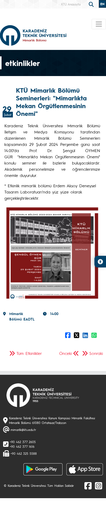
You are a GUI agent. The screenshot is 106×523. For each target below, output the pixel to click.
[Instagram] (98, 485)
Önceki (65, 353)
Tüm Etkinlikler (29, 353)
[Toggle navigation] (99, 24)
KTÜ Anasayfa (71, 4)
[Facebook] (88, 485)
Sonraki (96, 353)
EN (102, 4)
